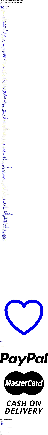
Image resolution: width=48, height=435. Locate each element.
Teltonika (4, 210)
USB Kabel (3, 90)
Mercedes (5, 97)
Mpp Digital (4, 203)
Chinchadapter (4, 117)
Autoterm (2, 424)
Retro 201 (7, 223)
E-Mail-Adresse (1, 432)
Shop (1, 6)
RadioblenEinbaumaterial (4, 102)
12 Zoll (4, 182)
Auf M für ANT (5, 33)
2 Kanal (4, 175)
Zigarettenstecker (4, 78)
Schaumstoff (3, 40)
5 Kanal (4, 176)
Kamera (2, 138)
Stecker (3, 108)
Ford (4, 96)
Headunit (3, 177)
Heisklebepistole (6, 218)
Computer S (4, 195)
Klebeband (4, 53)
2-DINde (5, 103)
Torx (3, 228)
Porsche (4, 144)
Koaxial (3, 153)
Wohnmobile (2, 8)
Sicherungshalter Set (4, 239)
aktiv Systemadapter (4, 110)
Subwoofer (4, 62)
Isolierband (4, 120)
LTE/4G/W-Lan (4, 188)
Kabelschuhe (3, 234)
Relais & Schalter (4, 115)
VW (3, 76)
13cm (3, 155)
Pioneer (3, 38)
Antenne (3, 173)
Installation (3, 124)
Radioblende (3, 79)
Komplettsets (3, 170)
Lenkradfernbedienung (5, 86)
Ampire (4, 58)
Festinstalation (5, 211)
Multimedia (4, 85)
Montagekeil (5, 219)
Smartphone (4, 122)
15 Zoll (3, 166)
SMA (3, 23)
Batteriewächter (3, 185)
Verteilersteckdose (5, 212)
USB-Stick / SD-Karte (4, 240)
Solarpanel (3, 197)
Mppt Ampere (4, 205)
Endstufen (2, 42)
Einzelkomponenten (4, 157)
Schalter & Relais (4, 75)
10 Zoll (3, 165)
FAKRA (5, 128)
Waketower (3, 171)
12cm (3, 148)
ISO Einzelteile (3, 87)
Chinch (5, 92)
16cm (3, 152)
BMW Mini (5, 101)
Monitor (3, 64)
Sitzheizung (5, 60)
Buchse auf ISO (4, 27)
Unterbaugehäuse (6, 80)
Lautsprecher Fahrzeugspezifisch (5, 159)
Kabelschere (4, 224)
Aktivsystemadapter (4, 111)
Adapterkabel (4, 91)
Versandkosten (2, 346)
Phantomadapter (5, 95)
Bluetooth (5, 55)
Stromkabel (3, 142)
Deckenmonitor (4, 65)
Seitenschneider (5, 225)
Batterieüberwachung (4, 36)
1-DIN (2, 161)
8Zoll (3, 14)
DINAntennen (4, 29)
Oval (3, 160)
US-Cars (5, 100)
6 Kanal (3, 46)
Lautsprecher (4, 56)
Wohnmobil (4, 6)
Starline (4, 50)
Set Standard (4, 77)
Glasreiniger (3, 136)
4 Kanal (3, 45)
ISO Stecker (4, 88)
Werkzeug (3, 106)
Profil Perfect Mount (5, 199)
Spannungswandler (5, 206)
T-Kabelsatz (3, 104)
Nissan (5, 98)
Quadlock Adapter (4, 237)
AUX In (4, 93)
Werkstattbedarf (2, 215)
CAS (3, 126)
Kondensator (3, 35)
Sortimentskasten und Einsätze (6, 227)
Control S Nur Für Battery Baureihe (6, 194)
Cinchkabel (3, 114)
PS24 (0, 3)
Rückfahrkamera (3, 139)
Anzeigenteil (4, 208)
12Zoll (4, 13)
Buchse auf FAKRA (5, 24)
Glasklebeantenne (4, 20)
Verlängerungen (3, 82)
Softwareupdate (4, 123)
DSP (2, 41)
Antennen (2, 18)
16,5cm (4, 149)
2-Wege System (3, 147)
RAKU (4, 25)
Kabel (3, 32)
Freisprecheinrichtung (5, 118)
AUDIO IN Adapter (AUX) (4, 230)
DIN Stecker (4, 22)
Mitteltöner (4, 158)
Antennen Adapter (4, 229)
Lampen (3, 109)
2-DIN (3, 81)
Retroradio (3, 162)
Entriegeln (4, 222)
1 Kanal (4, 43)
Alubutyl (3, 39)
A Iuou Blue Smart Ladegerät (6, 207)
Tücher (3, 137)
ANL (3, 74)
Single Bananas (4, 134)
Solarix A (4, 202)
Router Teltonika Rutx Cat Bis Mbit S (6, 213)
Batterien (3, 231)
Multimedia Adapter (4, 236)
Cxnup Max (4, 204)
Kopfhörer (3, 169)
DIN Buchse (4, 28)
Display (3, 184)
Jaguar (5, 99)
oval (3, 150)
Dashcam (2, 37)
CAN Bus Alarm (3, 17)
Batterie (2, 34)
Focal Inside (4, 125)
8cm (3, 154)
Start (0, 6)
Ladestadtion (3, 51)
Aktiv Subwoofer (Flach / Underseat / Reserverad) (7, 167)
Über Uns (2, 7)
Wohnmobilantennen (4, 187)
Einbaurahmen (3, 107)
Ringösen (4, 133)
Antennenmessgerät (5, 220)
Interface (3, 83)
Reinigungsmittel (5, 226)
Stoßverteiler (4, 127)
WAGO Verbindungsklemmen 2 (6, 129)
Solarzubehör (6, 6)
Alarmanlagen (2, 423)
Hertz (3, 119)
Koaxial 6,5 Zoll (4, 179)
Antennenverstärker (4, 21)
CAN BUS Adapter (4, 232)
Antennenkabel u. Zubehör (6, 19)
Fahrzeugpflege (2, 135)
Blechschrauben (5, 221)
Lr (3, 200)
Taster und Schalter (4, 196)
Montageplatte (4, 54)
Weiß (3, 193)
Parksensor (3, 68)
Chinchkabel (3, 69)
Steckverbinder (4, 201)
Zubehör (3, 31)
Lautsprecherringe (4, 235)
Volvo (3, 113)
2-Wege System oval (4, 151)
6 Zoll (2, 164)
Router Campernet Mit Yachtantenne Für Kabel (8, 214)
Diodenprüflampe (6, 217)
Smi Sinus (4, 209)
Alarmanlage (3, 49)
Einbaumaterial (2, 47)
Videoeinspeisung (5, 84)
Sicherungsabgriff (5, 73)
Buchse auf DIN (4, 26)
